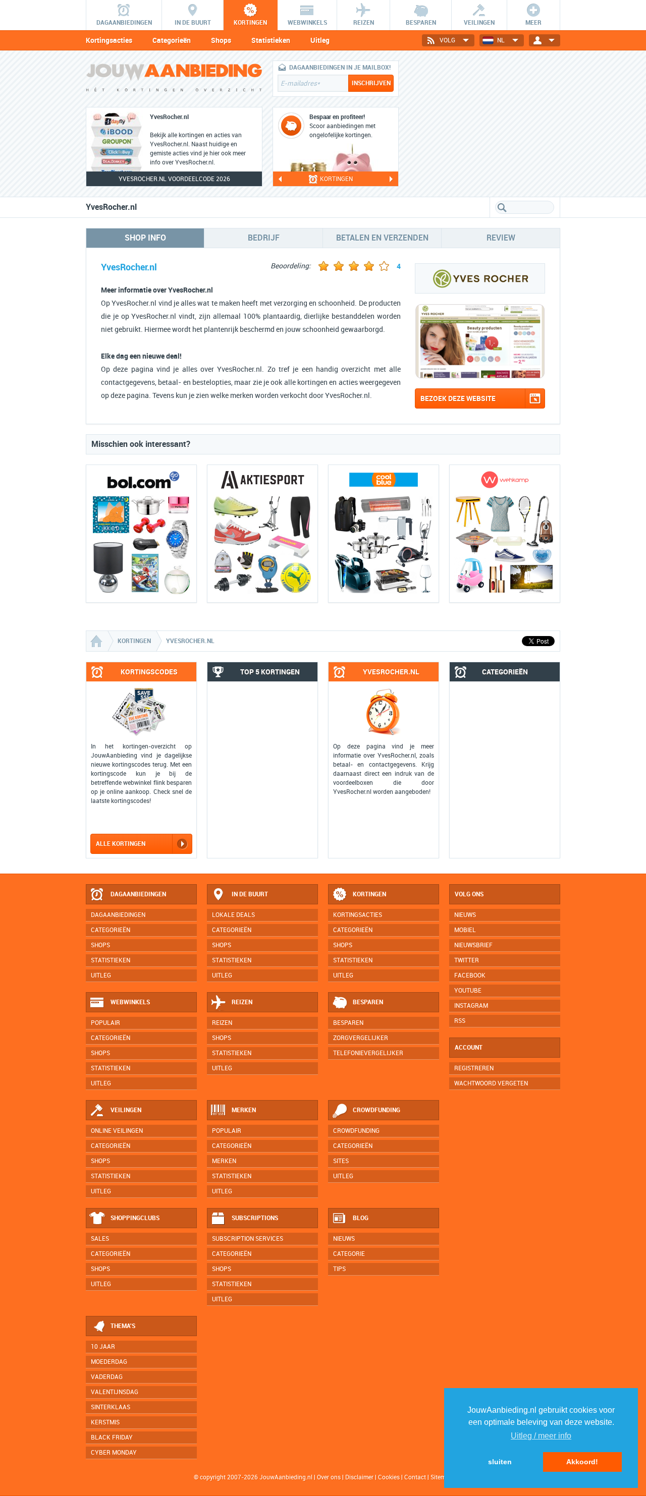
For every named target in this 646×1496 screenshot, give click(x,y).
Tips (339, 1269)
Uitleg (320, 40)
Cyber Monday (114, 1452)
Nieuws (344, 1238)
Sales (100, 1238)
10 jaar (103, 1346)
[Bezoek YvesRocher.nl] (480, 376)
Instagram (471, 1005)
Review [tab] (501, 238)
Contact (415, 1477)
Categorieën (171, 40)
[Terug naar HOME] (174, 80)
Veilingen (126, 1110)
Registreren (474, 1068)
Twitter (466, 960)
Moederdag (109, 1361)
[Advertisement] (484, 124)
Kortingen (369, 894)
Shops (221, 40)
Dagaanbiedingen (138, 894)
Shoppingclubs (135, 1218)
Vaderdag (107, 1376)
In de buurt (250, 894)
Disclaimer (359, 1477)
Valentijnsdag (114, 1392)
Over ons (329, 1477)
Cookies (388, 1477)
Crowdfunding (376, 1110)
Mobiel (465, 930)
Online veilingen (117, 1130)
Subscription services (247, 1238)
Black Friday (112, 1437)
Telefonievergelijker (368, 1053)
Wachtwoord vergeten (491, 1083)
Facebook (470, 975)
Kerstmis (105, 1422)
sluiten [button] (500, 1462)
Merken (244, 1110)
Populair (105, 1022)
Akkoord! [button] (582, 1462)
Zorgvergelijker (360, 1038)
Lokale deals (233, 914)
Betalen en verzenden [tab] (382, 238)
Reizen (242, 1002)
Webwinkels (130, 1002)
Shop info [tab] (145, 238)
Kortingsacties (109, 40)
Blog (360, 1218)
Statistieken (270, 40)
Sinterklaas (110, 1407)
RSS (459, 1020)
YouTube (467, 990)
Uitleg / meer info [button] (541, 1435)
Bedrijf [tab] (264, 238)
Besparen (368, 1002)
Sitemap (441, 1477)
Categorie (349, 1253)
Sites (341, 1161)
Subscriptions (255, 1218)
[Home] (97, 641)
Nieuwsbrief (473, 945)
